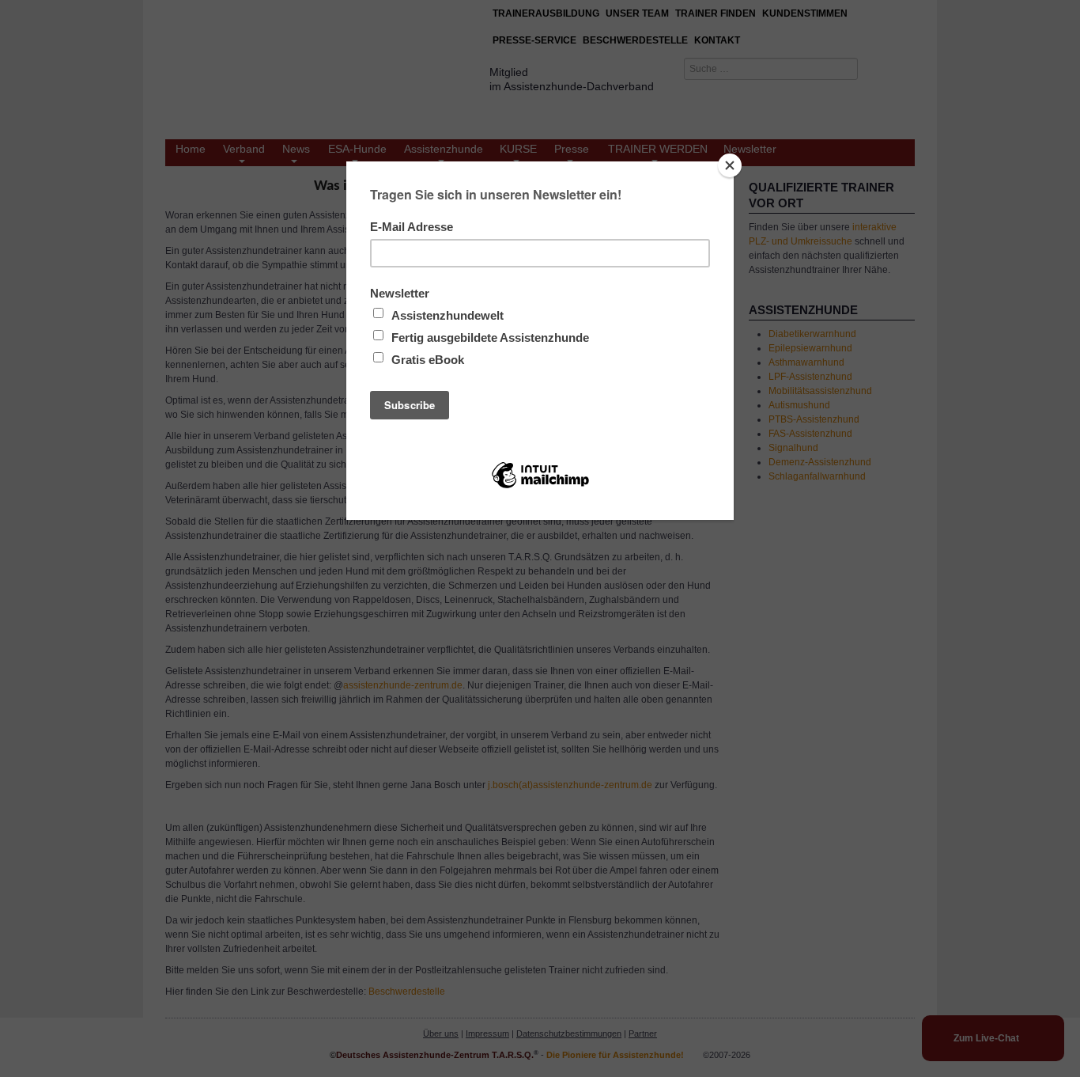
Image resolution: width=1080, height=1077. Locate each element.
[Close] (730, 165)
